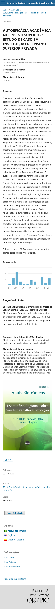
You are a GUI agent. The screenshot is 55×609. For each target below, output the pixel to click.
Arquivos (15, 9)
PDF (9, 459)
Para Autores (10, 562)
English (11, 535)
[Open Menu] (3, 3)
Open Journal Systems (15, 578)
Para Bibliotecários (12, 566)
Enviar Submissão (14, 513)
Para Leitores (10, 557)
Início (5, 9)
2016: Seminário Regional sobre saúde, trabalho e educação (24, 14)
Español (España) (15, 539)
